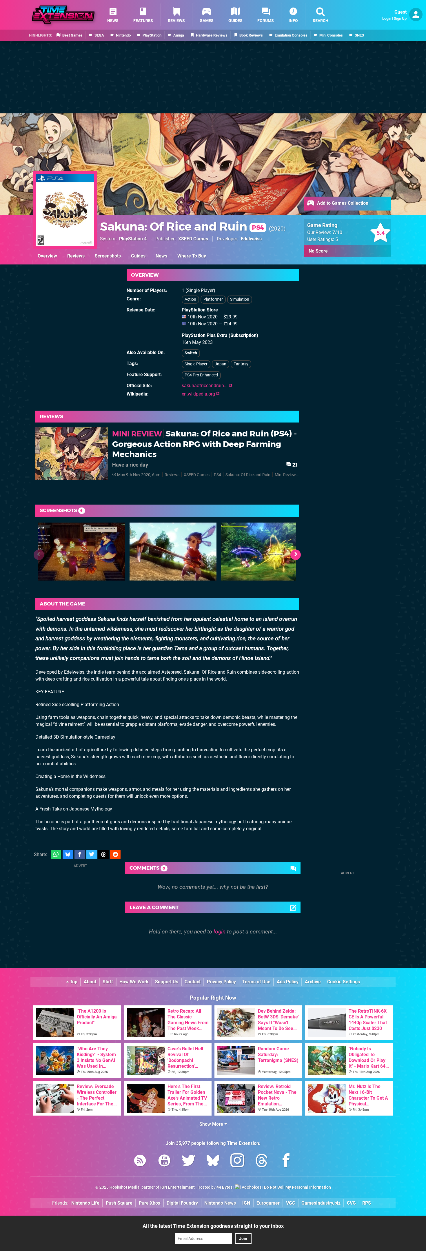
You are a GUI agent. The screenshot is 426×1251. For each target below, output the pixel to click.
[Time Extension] (63, 15)
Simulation (239, 299)
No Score (318, 251)
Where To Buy (191, 256)
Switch (191, 353)
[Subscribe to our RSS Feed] (140, 1161)
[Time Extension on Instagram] (237, 1161)
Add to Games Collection (342, 203)
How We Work (134, 982)
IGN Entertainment (177, 1187)
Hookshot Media (125, 1187)
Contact (193, 982)
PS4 (217, 474)
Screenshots (108, 256)
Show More (211, 1124)
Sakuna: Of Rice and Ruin (182, 226)
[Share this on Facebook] (79, 854)
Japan (220, 364)
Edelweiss (251, 239)
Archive (313, 982)
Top (73, 982)
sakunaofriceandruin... (205, 385)
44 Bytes (224, 1187)
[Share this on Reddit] (115, 854)
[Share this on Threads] (103, 854)
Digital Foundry (182, 1203)
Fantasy (241, 364)
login (219, 931)
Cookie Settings (343, 982)
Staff (108, 982)
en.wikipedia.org (199, 394)
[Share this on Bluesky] (68, 854)
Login (386, 18)
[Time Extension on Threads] (261, 1161)
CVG (351, 1203)
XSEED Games (193, 239)
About (90, 982)
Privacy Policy (221, 982)
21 (294, 464)
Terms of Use (256, 982)
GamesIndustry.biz (321, 1203)
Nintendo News (220, 1203)
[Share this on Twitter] (91, 854)
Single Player (196, 364)
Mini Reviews (286, 474)
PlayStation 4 (133, 239)
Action (190, 299)
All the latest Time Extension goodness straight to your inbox (213, 1226)
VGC (290, 1203)
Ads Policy (287, 982)
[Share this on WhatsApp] (56, 854)
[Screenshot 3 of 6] (264, 552)
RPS (366, 1203)
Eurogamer (268, 1203)
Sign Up (400, 18)
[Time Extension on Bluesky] (213, 1161)
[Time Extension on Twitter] (188, 1161)
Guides (138, 256)
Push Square (119, 1203)
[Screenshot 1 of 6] (81, 552)
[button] (295, 555)
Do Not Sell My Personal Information (297, 1187)
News (161, 256)
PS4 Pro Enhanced (201, 375)
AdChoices (251, 1187)
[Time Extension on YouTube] (164, 1161)
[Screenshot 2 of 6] (173, 552)
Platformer (213, 299)
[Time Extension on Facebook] (286, 1161)
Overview (47, 256)
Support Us (166, 982)
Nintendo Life (85, 1203)
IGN (246, 1203)
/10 (337, 232)
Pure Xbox (149, 1203)
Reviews (76, 256)
